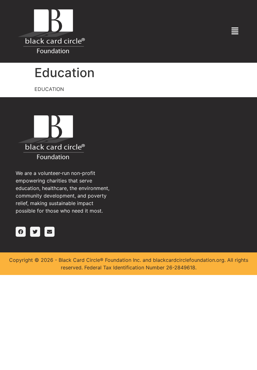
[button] (235, 31)
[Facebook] (21, 232)
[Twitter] (35, 232)
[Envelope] (50, 232)
